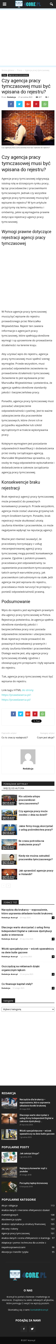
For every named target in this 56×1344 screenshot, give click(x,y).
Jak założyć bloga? (29, 1153)
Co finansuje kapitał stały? (17, 983)
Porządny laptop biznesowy (34, 1183)
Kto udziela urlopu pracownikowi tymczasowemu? (29, 800)
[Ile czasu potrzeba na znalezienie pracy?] (9, 844)
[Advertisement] (28, 38)
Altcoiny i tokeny (10, 1228)
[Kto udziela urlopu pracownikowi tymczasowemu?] (9, 800)
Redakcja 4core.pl (10, 917)
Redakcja (11, 97)
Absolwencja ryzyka (11, 1219)
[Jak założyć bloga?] (9, 1157)
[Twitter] (32, 1329)
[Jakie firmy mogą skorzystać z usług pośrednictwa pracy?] (9, 829)
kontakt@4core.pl (39, 1309)
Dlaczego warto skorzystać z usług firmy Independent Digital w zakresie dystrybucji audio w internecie (27, 931)
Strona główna (8, 70)
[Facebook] (24, 1329)
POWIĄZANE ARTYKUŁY (15, 783)
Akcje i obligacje (10, 1205)
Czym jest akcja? (45, 737)
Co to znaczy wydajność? (15, 737)
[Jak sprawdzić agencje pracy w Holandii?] (9, 874)
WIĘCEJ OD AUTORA (13, 788)
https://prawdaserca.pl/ (16, 699)
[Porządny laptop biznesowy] (9, 1187)
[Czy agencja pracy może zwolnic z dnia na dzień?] (9, 814)
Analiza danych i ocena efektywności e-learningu (26, 1238)
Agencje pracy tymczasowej (18, 75)
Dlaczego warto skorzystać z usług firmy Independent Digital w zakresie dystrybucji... (36, 1118)
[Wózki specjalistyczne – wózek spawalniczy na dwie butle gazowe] (9, 1134)
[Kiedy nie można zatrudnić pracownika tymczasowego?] (9, 859)
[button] (51, 4)
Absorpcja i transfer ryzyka (15, 1251)
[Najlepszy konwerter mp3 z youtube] (9, 1172)
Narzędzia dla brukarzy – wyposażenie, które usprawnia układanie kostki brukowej (35, 1102)
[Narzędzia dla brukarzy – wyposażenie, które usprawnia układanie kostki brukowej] (9, 1103)
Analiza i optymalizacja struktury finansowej (24, 1224)
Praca (4, 75)
